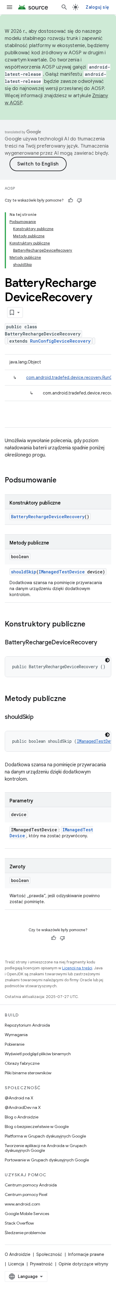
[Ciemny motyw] (107, 660)
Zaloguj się (97, 7)
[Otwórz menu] (9, 7)
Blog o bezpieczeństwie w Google (37, 1126)
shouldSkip (23, 572)
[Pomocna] (70, 200)
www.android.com (22, 1204)
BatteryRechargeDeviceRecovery (47, 516)
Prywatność (41, 1264)
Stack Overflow (19, 1223)
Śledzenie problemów (25, 1232)
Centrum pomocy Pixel (26, 1194)
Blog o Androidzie (21, 1117)
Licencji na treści (77, 968)
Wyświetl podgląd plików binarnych (38, 1053)
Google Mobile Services (27, 1213)
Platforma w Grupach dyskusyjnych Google (45, 1136)
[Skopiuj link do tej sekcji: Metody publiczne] (72, 699)
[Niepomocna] (79, 200)
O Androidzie (17, 1254)
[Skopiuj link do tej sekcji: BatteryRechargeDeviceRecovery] (103, 642)
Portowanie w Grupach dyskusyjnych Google (47, 1160)
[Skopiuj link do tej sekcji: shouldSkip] (40, 717)
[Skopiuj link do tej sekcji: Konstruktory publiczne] (91, 624)
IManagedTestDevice (62, 572)
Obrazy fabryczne (22, 1063)
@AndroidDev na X (23, 1107)
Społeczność (49, 1254)
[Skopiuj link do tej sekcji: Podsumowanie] (62, 480)
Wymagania (16, 1034)
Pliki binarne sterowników (28, 1073)
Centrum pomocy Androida (31, 1185)
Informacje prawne (86, 1254)
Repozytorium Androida (27, 1025)
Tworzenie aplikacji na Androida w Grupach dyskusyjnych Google (46, 1148)
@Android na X (19, 1098)
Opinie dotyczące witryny (83, 1264)
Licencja (16, 1264)
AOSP (10, 188)
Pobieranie (14, 1044)
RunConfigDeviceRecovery (60, 341)
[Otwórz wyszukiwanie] (64, 7)
